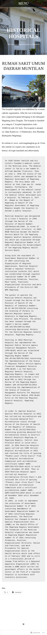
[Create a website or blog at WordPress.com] (23, 624)
